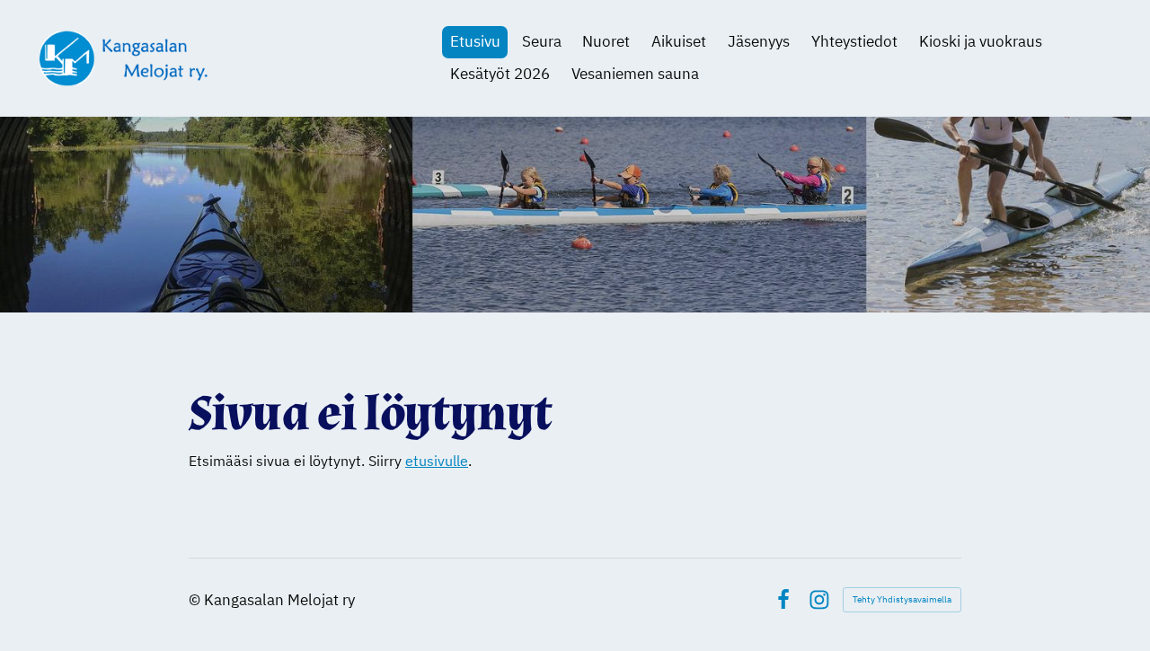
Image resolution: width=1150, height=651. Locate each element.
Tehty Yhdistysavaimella (902, 599)
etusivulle (436, 461)
